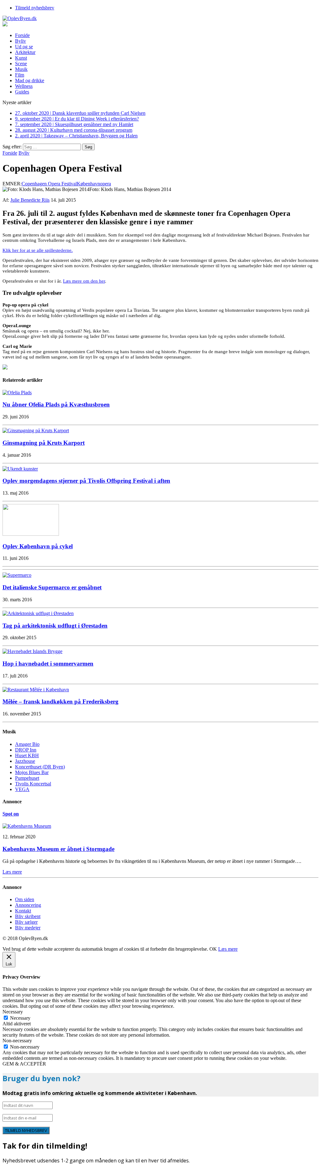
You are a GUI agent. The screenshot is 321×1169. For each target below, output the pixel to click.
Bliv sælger (26, 922)
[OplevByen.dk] (160, 18)
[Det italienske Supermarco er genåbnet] (17, 575)
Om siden (24, 899)
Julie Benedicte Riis (30, 200)
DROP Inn (25, 749)
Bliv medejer (27, 927)
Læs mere (228, 949)
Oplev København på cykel (38, 546)
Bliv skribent (27, 916)
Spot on (11, 813)
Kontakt (23, 910)
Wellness (24, 86)
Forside (22, 35)
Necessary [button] (13, 1011)
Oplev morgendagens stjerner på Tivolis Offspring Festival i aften (86, 480)
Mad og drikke (29, 80)
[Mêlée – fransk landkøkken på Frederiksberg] (36, 689)
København (88, 183)
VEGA (22, 789)
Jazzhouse (25, 761)
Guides (22, 91)
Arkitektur (25, 52)
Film (19, 74)
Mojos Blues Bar (32, 772)
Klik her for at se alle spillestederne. (38, 250)
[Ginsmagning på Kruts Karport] (36, 430)
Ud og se (24, 46)
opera (105, 183)
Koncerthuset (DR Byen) (40, 766)
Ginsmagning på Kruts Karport (44, 442)
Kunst (21, 58)
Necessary (20, 1018)
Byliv (20, 41)
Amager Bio (27, 744)
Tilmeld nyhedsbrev (34, 7)
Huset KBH (27, 755)
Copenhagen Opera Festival (49, 183)
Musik (21, 69)
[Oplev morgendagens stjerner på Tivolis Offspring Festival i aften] (20, 468)
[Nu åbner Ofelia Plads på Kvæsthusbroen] (17, 392)
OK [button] (213, 949)
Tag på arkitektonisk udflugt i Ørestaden (55, 625)
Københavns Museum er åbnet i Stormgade (58, 849)
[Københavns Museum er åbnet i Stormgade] (27, 826)
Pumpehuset (27, 778)
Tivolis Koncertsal (33, 783)
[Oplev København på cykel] (31, 534)
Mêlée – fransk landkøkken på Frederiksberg (60, 701)
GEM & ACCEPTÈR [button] (24, 1063)
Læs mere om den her (84, 281)
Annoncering (28, 905)
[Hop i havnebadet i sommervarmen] (32, 651)
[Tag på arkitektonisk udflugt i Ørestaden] (38, 613)
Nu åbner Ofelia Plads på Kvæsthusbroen (56, 404)
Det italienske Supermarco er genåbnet (52, 587)
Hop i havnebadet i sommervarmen (48, 663)
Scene (21, 63)
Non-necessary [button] (17, 1040)
